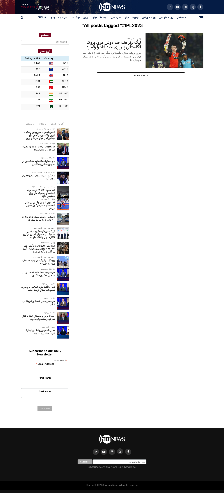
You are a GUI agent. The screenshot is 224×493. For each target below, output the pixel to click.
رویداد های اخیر (166, 17)
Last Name (45, 391)
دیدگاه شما (75, 17)
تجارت (94, 17)
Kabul (46, 7)
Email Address (45, 364)
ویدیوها (135, 17)
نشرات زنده (62, 17)
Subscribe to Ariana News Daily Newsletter (112, 467)
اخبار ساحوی (116, 17)
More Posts (141, 75)
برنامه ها (103, 17)
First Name (45, 377)
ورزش (85, 17)
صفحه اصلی (181, 17)
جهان (127, 17)
